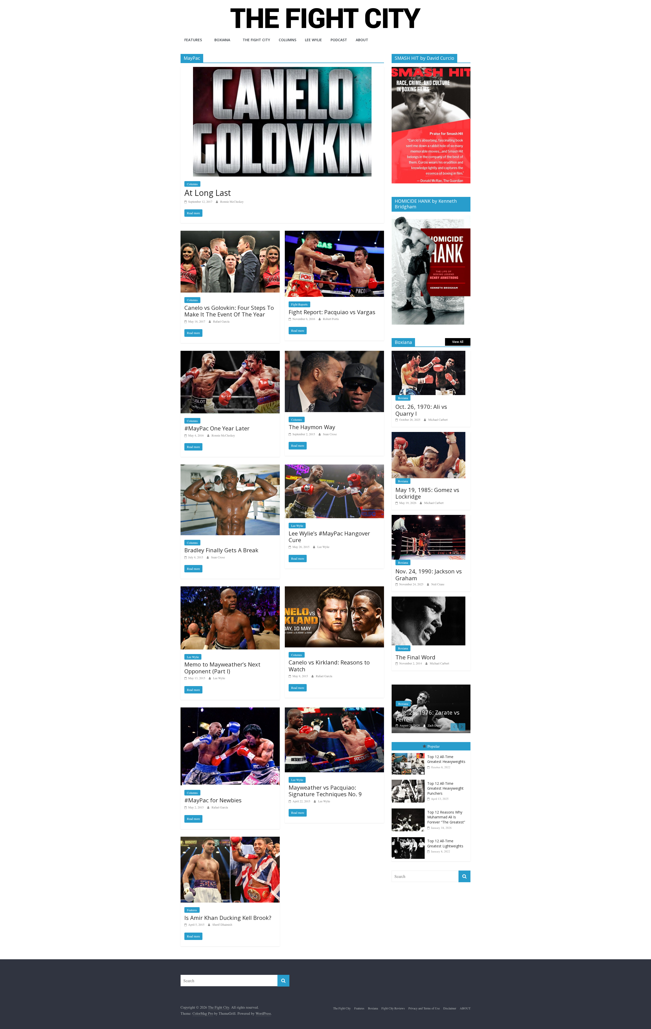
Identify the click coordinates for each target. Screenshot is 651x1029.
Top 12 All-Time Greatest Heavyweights (446, 759)
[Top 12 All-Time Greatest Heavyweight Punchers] (409, 779)
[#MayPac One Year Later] (230, 354)
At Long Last (207, 192)
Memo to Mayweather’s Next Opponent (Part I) (222, 667)
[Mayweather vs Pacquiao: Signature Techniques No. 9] (334, 710)
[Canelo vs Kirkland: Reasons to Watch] (334, 589)
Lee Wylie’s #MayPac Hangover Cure (329, 536)
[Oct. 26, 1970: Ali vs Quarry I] (428, 353)
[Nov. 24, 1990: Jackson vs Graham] (428, 517)
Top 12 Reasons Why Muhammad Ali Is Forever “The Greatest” (446, 817)
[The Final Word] (428, 599)
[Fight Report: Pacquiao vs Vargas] (334, 234)
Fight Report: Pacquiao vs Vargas (332, 312)
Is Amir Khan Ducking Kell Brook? (227, 917)
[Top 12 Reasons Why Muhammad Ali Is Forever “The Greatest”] (409, 808)
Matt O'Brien (435, 725)
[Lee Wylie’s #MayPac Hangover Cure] (334, 467)
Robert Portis (331, 319)
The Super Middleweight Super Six (428, 715)
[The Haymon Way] (334, 354)
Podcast (339, 39)
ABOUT (362, 39)
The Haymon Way (312, 427)
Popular (433, 746)
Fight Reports (299, 304)
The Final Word (415, 657)
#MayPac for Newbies (213, 800)
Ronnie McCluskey (232, 201)
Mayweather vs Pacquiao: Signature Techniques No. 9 (325, 791)
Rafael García (221, 321)
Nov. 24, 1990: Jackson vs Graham (428, 574)
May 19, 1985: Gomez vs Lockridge (427, 493)
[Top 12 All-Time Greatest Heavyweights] (409, 753)
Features (193, 39)
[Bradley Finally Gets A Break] (230, 467)
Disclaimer (449, 1008)
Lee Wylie (313, 39)
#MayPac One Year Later (216, 428)
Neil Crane (437, 584)
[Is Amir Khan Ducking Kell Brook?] (230, 840)
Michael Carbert (438, 419)
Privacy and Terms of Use (424, 1008)
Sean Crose (330, 434)
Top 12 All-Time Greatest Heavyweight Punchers (445, 788)
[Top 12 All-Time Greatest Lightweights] (409, 837)
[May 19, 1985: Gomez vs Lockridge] (428, 434)
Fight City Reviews (393, 1008)
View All (457, 342)
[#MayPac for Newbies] (230, 710)
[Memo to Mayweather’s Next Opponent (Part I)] (230, 589)
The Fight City (256, 39)
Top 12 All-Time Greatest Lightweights (445, 843)
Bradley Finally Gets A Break (221, 550)
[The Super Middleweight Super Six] (431, 687)
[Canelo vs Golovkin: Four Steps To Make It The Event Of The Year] (230, 234)
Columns (287, 39)
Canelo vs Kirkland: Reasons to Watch (329, 665)
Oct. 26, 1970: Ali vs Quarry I (421, 410)
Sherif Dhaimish (222, 924)
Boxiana (222, 39)
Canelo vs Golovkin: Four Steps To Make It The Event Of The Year (229, 311)
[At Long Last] (282, 70)
